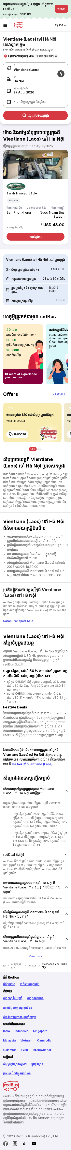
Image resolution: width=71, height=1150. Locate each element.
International (42, 1050)
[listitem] (10, 408)
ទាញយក (61, 8)
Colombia (10, 1050)
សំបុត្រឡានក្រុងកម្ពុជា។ (15, 1063)
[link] (32, 422)
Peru (24, 1050)
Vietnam (27, 1040)
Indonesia (21, 1031)
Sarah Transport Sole (22, 193)
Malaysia (9, 1040)
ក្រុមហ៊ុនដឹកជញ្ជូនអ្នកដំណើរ (17, 1073)
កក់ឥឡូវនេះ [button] (35, 236)
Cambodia (44, 1040)
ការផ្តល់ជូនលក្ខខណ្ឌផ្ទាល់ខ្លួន (17, 1007)
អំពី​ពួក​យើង (9, 984)
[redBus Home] (18, 25)
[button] (34, 91)
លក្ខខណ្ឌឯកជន (35, 998)
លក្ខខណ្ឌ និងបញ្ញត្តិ (12, 998)
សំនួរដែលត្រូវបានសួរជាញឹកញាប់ (19, 1017)
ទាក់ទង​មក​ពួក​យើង (29, 984)
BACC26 (20, 434)
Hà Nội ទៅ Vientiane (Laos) (32, 764)
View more (35, 956)
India (6, 1031)
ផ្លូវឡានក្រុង (37, 1063)
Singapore (40, 1031)
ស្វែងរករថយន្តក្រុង (38, 115)
